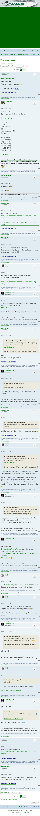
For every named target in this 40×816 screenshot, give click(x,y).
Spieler (27, 585)
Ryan (7, 265)
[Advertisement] (20, 28)
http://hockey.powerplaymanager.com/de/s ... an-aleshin (19, 217)
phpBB (14, 810)
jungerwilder (5, 73)
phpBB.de (26, 812)
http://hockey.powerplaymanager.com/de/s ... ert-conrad (19, 223)
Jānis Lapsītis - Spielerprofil (11, 690)
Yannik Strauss (6, 307)
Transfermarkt (7, 60)
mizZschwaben (6, 175)
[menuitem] (5, 50)
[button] (25, 70)
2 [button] (22, 70)
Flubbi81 (9, 101)
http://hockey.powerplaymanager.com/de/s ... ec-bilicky (19, 753)
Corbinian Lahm (6, 118)
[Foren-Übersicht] (20, 3)
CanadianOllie (11, 63)
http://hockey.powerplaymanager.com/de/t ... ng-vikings (19, 283)
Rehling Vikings (9, 585)
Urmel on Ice (4, 154)
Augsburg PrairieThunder (13, 549)
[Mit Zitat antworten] (34, 74)
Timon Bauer (5, 558)
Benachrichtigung (5, 98)
